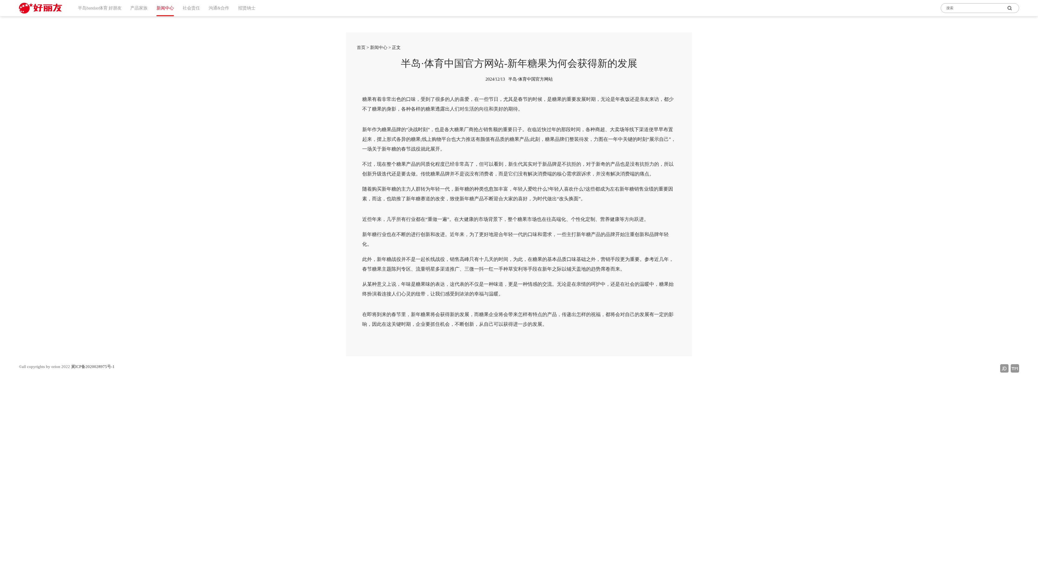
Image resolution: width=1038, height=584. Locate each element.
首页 (361, 47)
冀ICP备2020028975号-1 (93, 366)
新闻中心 (378, 47)
